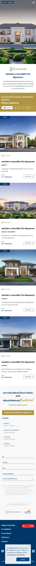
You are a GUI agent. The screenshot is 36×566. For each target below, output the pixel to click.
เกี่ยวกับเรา (5, 537)
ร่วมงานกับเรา (6, 533)
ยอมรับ (23, 559)
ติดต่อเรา (4, 541)
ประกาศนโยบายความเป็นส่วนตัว (16, 555)
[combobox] (2, 479)
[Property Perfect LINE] (33, 551)
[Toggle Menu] (34, 2)
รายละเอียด (28, 176)
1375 (31, 526)
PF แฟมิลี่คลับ (6, 529)
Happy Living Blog (8, 525)
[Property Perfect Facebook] (2, 551)
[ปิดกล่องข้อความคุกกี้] (29, 545)
